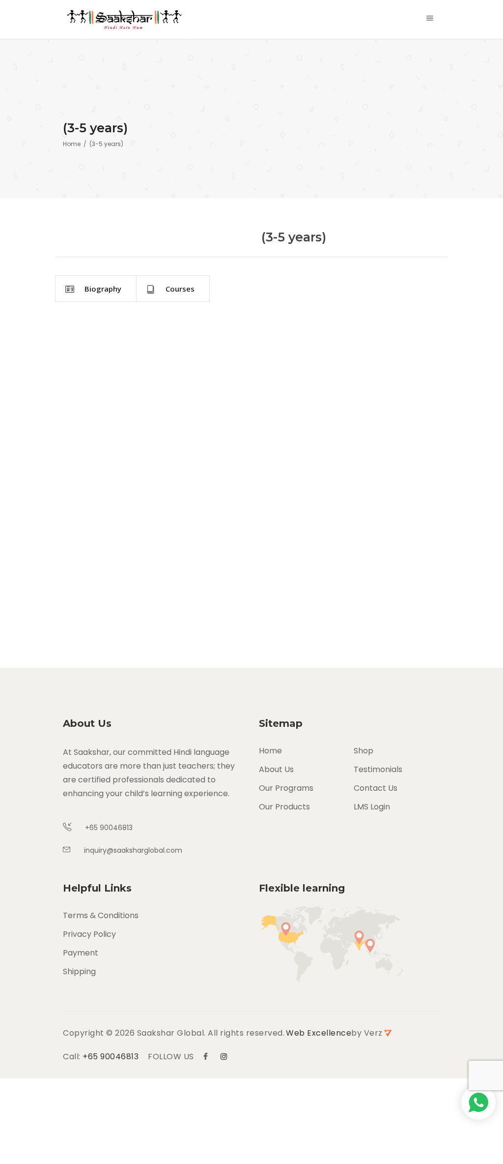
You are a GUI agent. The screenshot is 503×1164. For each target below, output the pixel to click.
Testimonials (378, 769)
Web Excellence (318, 1033)
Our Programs (286, 788)
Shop (363, 750)
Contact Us (375, 788)
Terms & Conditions (101, 915)
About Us (276, 769)
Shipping (79, 971)
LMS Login (372, 806)
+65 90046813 (111, 1056)
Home (72, 144)
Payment (80, 952)
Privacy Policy (89, 934)
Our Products (284, 806)
